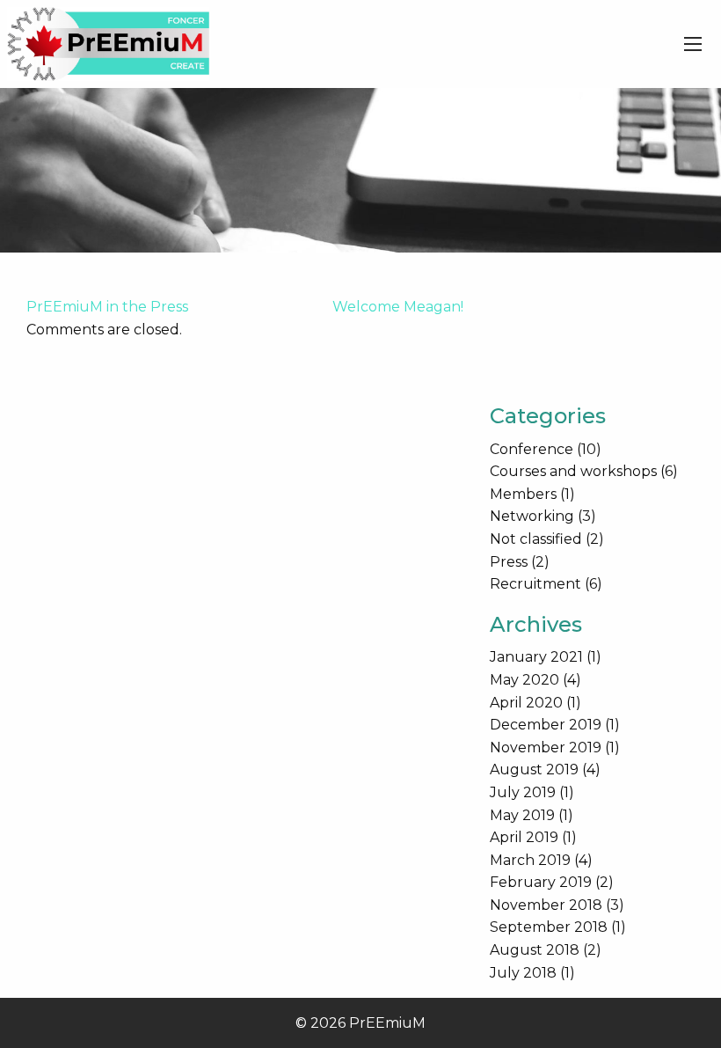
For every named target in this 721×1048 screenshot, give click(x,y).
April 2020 (526, 702)
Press (509, 561)
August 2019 (534, 769)
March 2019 (530, 860)
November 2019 (545, 747)
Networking (532, 516)
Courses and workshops (573, 471)
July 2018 (523, 972)
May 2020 (524, 679)
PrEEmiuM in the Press (107, 306)
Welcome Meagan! (397, 306)
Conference (531, 449)
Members (523, 494)
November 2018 (546, 905)
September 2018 (549, 927)
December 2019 (545, 724)
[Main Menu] (693, 44)
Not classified (536, 539)
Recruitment (535, 583)
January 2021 (536, 657)
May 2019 (522, 815)
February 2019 (541, 882)
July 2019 (523, 792)
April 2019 (524, 837)
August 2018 (534, 950)
